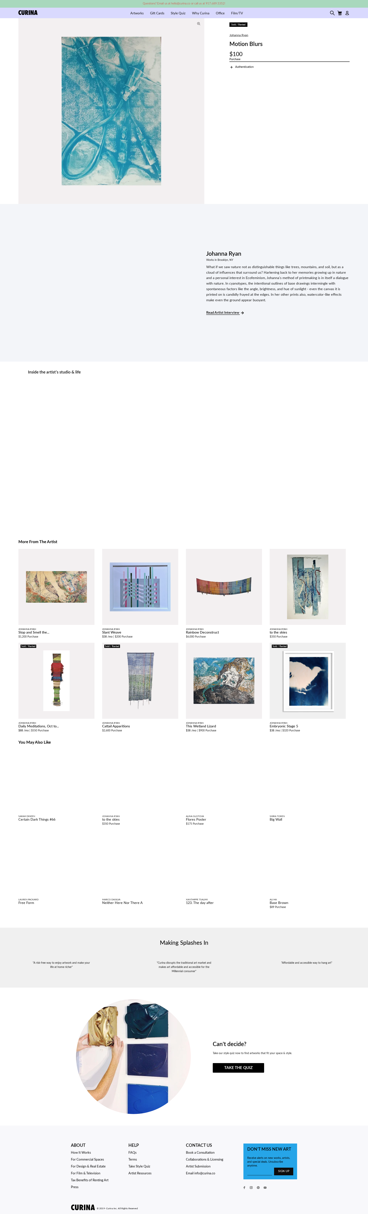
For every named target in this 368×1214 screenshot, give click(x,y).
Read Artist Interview (223, 312)
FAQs (132, 1152)
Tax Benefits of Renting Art (89, 1180)
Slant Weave (111, 632)
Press (74, 1187)
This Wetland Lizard (201, 726)
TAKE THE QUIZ (238, 1068)
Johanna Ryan (238, 35)
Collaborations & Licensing (204, 1159)
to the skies (278, 632)
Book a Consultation (200, 1152)
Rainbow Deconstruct (202, 632)
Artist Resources (139, 1173)
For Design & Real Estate (88, 1166)
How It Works (81, 1152)
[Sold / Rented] (56, 680)
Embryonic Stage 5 (284, 726)
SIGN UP (283, 1171)
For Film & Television (85, 1173)
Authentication (244, 66)
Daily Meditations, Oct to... (38, 726)
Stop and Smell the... (33, 632)
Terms (132, 1159)
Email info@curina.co (200, 1173)
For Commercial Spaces (87, 1159)
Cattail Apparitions (116, 726)
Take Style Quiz (139, 1166)
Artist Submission (198, 1166)
